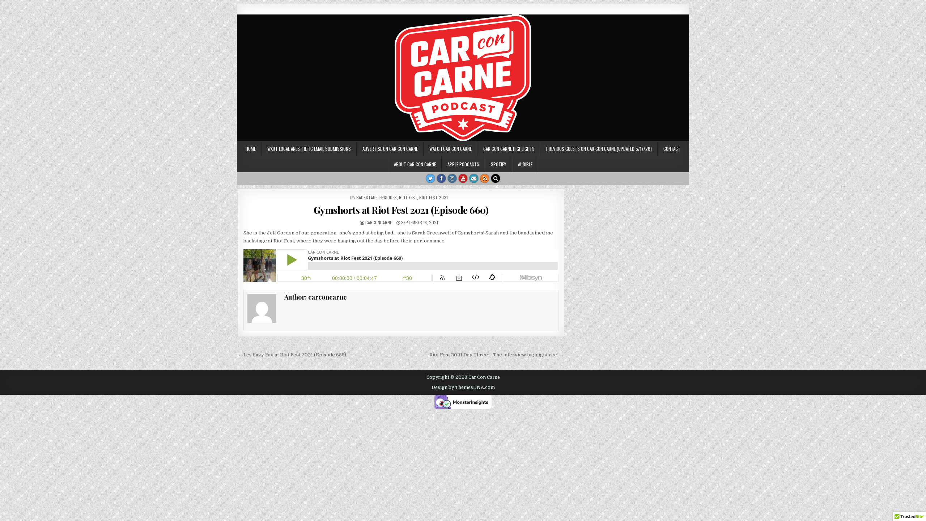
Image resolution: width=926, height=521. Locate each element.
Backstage (366, 197)
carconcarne (378, 222)
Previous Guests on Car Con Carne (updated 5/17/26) (599, 148)
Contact (671, 148)
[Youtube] (463, 178)
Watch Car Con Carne (450, 148)
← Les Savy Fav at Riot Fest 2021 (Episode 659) (292, 354)
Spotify (498, 164)
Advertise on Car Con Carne (390, 148)
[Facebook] (441, 178)
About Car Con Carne (415, 164)
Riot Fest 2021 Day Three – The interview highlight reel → (496, 354)
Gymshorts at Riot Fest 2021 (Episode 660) (401, 210)
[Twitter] (430, 178)
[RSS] (484, 178)
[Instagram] (452, 178)
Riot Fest (408, 197)
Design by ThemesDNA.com (463, 387)
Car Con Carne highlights (509, 148)
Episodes (388, 197)
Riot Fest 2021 (433, 197)
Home (251, 148)
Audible (525, 164)
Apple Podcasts (463, 164)
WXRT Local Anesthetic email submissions (309, 148)
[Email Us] (474, 178)
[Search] (495, 178)
